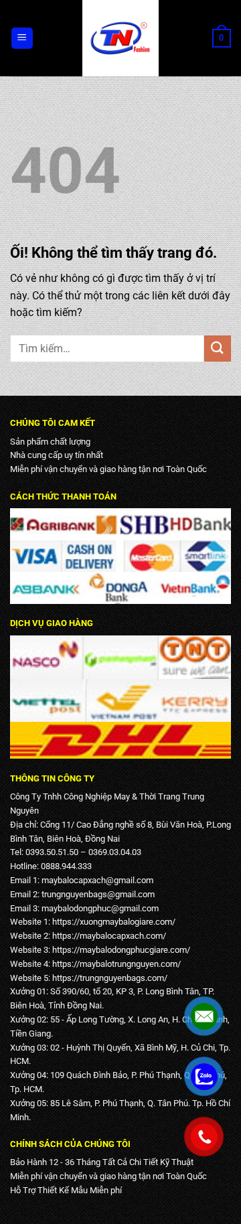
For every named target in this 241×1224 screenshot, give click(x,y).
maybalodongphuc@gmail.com (100, 908)
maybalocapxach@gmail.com (97, 880)
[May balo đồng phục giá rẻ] (120, 38)
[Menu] (22, 38)
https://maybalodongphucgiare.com (119, 950)
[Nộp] (217, 348)
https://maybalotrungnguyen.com (114, 964)
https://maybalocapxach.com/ (109, 936)
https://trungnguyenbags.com (108, 978)
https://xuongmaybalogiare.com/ (113, 922)
